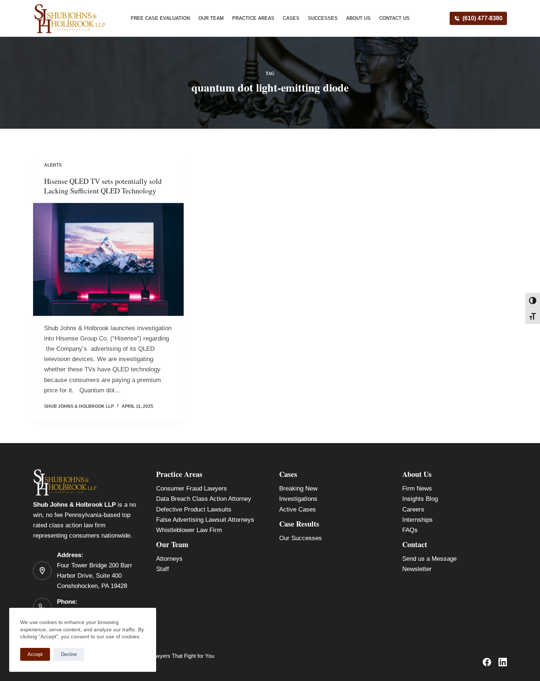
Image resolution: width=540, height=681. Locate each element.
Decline (69, 654)
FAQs (410, 530)
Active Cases (297, 509)
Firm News (417, 488)
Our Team (211, 18)
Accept (35, 654)
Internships (417, 519)
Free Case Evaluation (160, 18)
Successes (323, 18)
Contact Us (394, 18)
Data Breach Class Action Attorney (203, 498)
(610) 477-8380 (482, 18)
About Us (358, 18)
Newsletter (417, 569)
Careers (413, 509)
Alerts (53, 165)
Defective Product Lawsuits (193, 509)
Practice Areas (253, 18)
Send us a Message (429, 558)
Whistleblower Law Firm (189, 530)
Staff (162, 569)
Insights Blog (420, 498)
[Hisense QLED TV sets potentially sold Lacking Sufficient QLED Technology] (108, 259)
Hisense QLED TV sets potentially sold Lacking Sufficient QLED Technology (103, 186)
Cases (291, 18)
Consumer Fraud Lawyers (191, 488)
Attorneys (169, 558)
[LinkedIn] (502, 662)
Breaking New (298, 488)
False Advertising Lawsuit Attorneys (205, 519)
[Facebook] (487, 662)
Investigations (298, 498)
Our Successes (300, 538)
